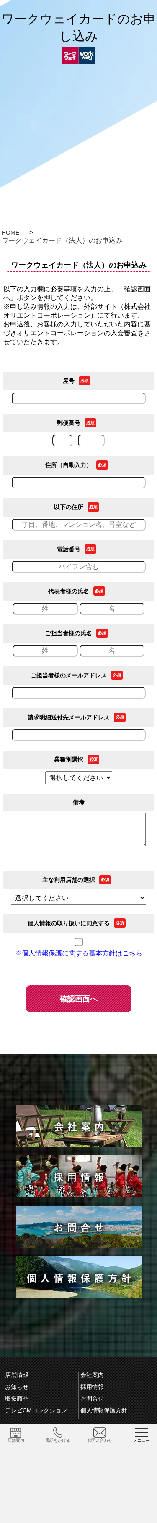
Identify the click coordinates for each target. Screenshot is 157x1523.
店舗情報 (16, 1375)
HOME (10, 232)
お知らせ (16, 1386)
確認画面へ (79, 999)
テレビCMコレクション (36, 1410)
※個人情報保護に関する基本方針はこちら (78, 953)
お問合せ (92, 1398)
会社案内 (92, 1375)
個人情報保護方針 (103, 1410)
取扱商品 (16, 1398)
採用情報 (92, 1386)
